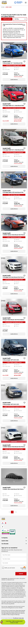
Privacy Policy (4, 610)
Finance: (16, 72)
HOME (2, 7)
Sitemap (17, 614)
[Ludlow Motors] (4, 2)
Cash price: (5, 72)
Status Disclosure (16, 613)
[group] (14, 50)
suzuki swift (7, 61)
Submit (21, 573)
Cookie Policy (12, 610)
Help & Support (11, 614)
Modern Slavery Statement (13, 612)
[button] (25, 52)
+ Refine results (7, 19)
